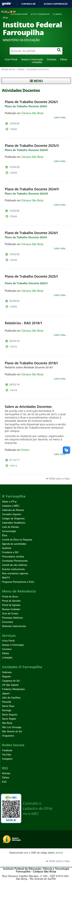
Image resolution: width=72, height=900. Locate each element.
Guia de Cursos (10, 613)
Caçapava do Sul (11, 680)
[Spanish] (14, 11)
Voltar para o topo (59, 478)
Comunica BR (28, 4)
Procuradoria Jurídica (13, 556)
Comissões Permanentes (15, 560)
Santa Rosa (8, 706)
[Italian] (11, 11)
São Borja (7, 723)
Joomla (59, 852)
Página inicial (8, 69)
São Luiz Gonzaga (11, 727)
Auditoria (6, 548)
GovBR (6, 4)
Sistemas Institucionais (14, 626)
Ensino (21, 69)
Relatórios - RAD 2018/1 (23, 323)
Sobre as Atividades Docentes (28, 406)
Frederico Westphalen (13, 689)
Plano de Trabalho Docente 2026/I (31, 102)
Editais (63, 59)
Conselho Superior (11, 514)
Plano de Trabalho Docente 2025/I (31, 276)
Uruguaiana (8, 735)
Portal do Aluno (10, 596)
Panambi (6, 701)
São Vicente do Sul (12, 731)
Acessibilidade (19, 14)
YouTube (6, 754)
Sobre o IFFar (9, 501)
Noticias (6, 773)
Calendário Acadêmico (13, 522)
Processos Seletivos (12, 617)
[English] (5, 11)
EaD (4, 781)
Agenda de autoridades (14, 543)
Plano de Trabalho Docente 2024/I (31, 233)
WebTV (6, 577)
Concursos (7, 622)
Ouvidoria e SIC (10, 552)
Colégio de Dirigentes (13, 518)
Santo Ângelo (9, 718)
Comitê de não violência (14, 565)
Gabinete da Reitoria (13, 510)
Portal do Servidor (11, 600)
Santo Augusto (9, 714)
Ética (4, 535)
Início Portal (11, 59)
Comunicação (9, 531)
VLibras (57, 14)
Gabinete (7, 672)
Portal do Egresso (11, 605)
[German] (8, 11)
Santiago (6, 710)
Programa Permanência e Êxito (18, 581)
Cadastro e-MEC (10, 505)
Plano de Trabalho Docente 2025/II (32, 145)
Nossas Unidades (11, 609)
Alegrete (6, 676)
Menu (38, 81)
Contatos (51, 59)
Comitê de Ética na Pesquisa (17, 539)
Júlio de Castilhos (11, 697)
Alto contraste (40, 14)
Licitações (37, 62)
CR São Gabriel (10, 685)
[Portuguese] (2, 11)
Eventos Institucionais (13, 569)
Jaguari (6, 693)
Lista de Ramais (10, 527)
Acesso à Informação (32, 59)
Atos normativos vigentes (15, 573)
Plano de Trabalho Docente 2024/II (32, 189)
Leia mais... (60, 117)
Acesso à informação (56, 4)
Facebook (7, 750)
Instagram (7, 758)
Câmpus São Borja (32, 113)
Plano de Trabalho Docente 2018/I (31, 363)
